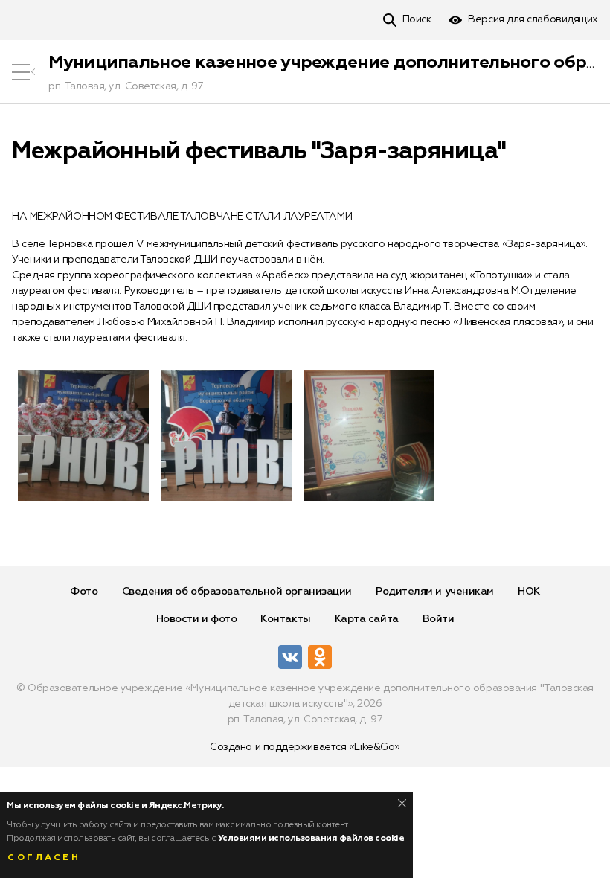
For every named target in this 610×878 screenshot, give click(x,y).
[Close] (402, 803)
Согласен (43, 857)
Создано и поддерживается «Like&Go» (305, 747)
